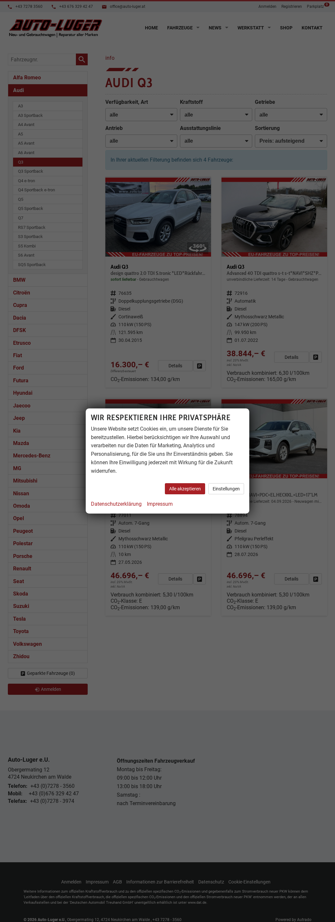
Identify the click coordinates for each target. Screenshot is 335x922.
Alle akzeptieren (185, 488)
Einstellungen (226, 488)
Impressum (160, 504)
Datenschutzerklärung (116, 504)
